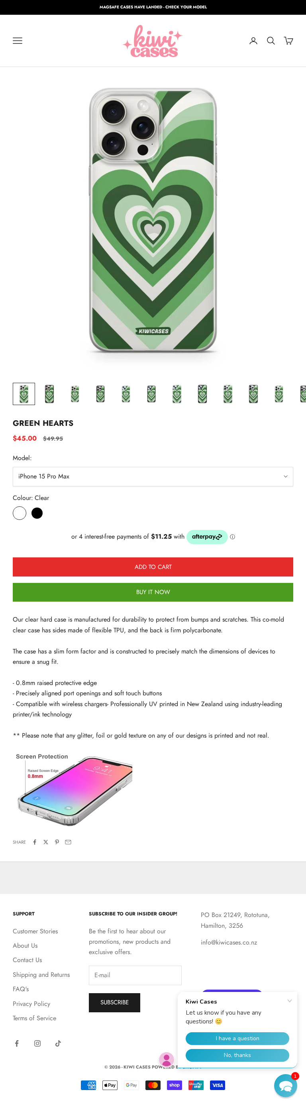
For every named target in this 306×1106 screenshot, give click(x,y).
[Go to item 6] (151, 394)
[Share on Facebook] (34, 842)
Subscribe (114, 1002)
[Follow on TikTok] (58, 1043)
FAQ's (21, 989)
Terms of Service (34, 1018)
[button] (285, 1085)
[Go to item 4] (100, 394)
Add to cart (153, 567)
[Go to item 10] (253, 394)
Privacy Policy (31, 1003)
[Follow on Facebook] (17, 1043)
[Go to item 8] (202, 394)
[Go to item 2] (49, 394)
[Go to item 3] (75, 394)
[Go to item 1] (24, 394)
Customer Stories (35, 931)
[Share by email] (68, 842)
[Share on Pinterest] (57, 842)
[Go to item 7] (177, 394)
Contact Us (27, 959)
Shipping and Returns (41, 974)
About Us (25, 945)
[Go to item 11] (279, 394)
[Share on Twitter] (46, 842)
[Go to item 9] (228, 394)
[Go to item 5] (126, 394)
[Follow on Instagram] (37, 1043)
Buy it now (153, 592)
